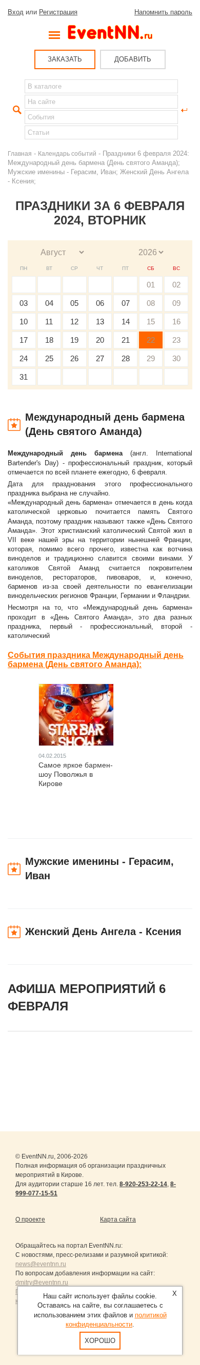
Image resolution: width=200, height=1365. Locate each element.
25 (49, 358)
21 (126, 340)
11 (49, 321)
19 (74, 340)
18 (49, 340)
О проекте (30, 1219)
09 (176, 303)
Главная (20, 153)
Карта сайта (118, 1219)
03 (23, 303)
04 (49, 303)
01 (151, 284)
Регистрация (58, 12)
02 (176, 284)
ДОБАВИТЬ (132, 59)
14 (126, 321)
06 (100, 303)
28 (126, 358)
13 (100, 321)
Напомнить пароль (163, 12)
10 (23, 321)
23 (176, 340)
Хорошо (100, 1341)
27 (100, 358)
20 (100, 340)
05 (74, 303)
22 (151, 340)
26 (74, 358)
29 (151, 358)
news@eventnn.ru (40, 1264)
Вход (16, 12)
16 (176, 321)
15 (151, 321)
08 (151, 303)
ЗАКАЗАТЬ (65, 59)
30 (176, 358)
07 (126, 303)
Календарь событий (67, 153)
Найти (16, 110)
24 (23, 358)
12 (74, 321)
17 (23, 340)
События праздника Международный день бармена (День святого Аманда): (96, 660)
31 (23, 377)
